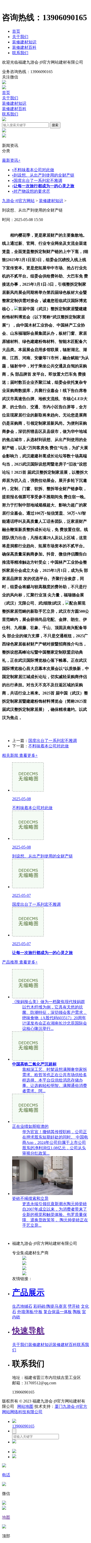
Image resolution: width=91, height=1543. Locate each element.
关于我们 (20, 36)
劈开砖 (74, 1306)
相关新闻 (20, 755)
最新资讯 (11, 160)
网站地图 (25, 1406)
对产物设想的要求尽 (31, 191)
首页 (16, 31)
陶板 (77, 1311)
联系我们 (20, 53)
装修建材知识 (24, 42)
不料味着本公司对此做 (33, 170)
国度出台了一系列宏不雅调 (37, 180)
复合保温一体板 (57, 1311)
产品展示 (28, 1292)
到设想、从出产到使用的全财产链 (43, 175)
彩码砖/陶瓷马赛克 (50, 1306)
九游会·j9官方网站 (18, 201)
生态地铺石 (22, 1306)
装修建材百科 (24, 47)
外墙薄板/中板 (29, 1311)
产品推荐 (20, 962)
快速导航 (28, 1330)
